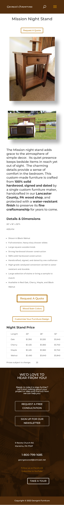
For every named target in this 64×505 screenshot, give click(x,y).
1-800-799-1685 (32, 454)
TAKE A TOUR (38, 480)
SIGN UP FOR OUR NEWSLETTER (32, 421)
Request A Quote (32, 30)
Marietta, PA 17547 (24, 446)
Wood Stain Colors (32, 308)
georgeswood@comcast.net (32, 460)
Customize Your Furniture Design (32, 319)
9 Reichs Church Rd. (25, 443)
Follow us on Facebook (32, 468)
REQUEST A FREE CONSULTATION (32, 406)
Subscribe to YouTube (32, 471)
